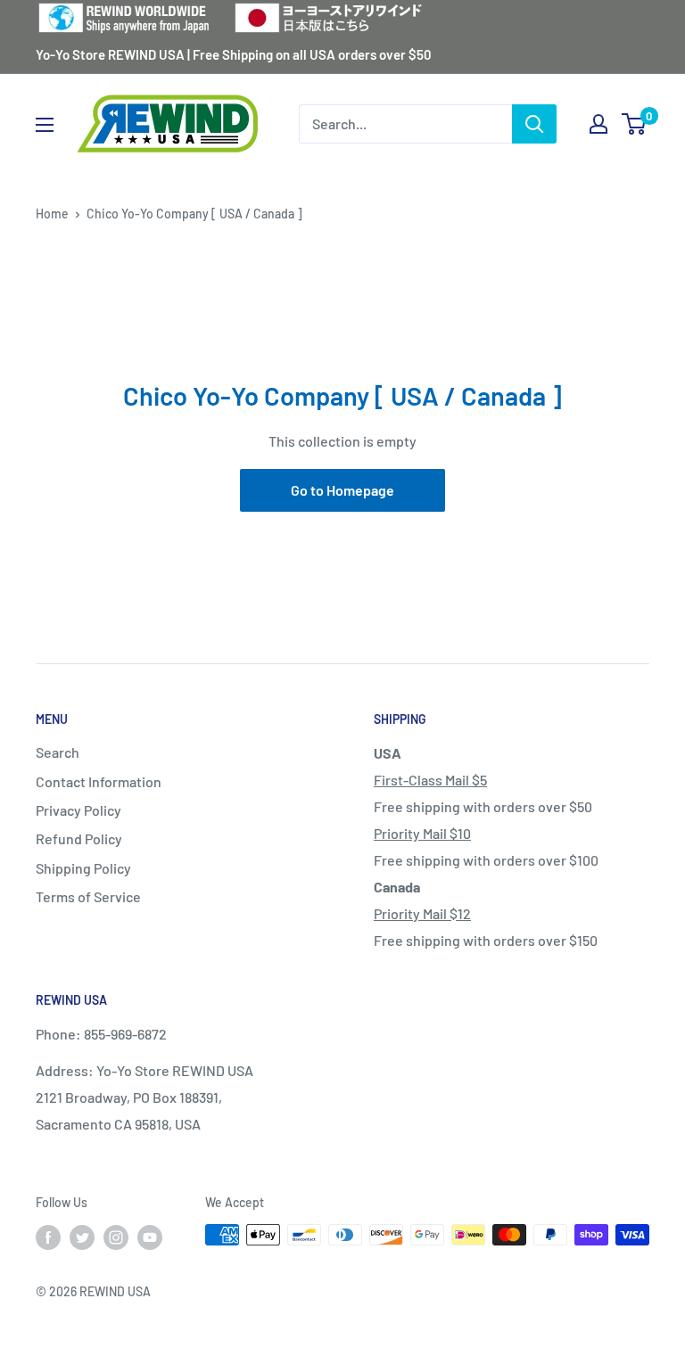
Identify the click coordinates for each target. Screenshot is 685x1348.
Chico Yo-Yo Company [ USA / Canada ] (194, 213)
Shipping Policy (83, 867)
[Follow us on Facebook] (48, 1236)
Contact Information (98, 781)
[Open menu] (45, 125)
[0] (634, 124)
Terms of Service (88, 896)
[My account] (598, 124)
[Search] (534, 124)
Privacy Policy (78, 809)
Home (52, 213)
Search (57, 752)
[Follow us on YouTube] (149, 1236)
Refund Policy (79, 838)
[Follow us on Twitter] (82, 1236)
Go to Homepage (342, 489)
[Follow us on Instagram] (115, 1236)
